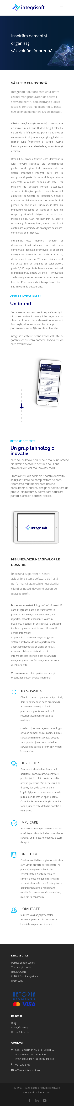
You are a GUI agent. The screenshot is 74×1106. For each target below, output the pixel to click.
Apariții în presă (19, 1027)
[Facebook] (29, 1100)
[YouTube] (44, 1100)
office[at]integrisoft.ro (27, 1070)
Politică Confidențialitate (24, 976)
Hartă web (17, 981)
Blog (13, 1023)
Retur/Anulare (19, 971)
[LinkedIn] (37, 1100)
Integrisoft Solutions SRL (37, 1092)
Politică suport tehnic (23, 962)
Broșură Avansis (20, 1032)
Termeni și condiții (21, 967)
